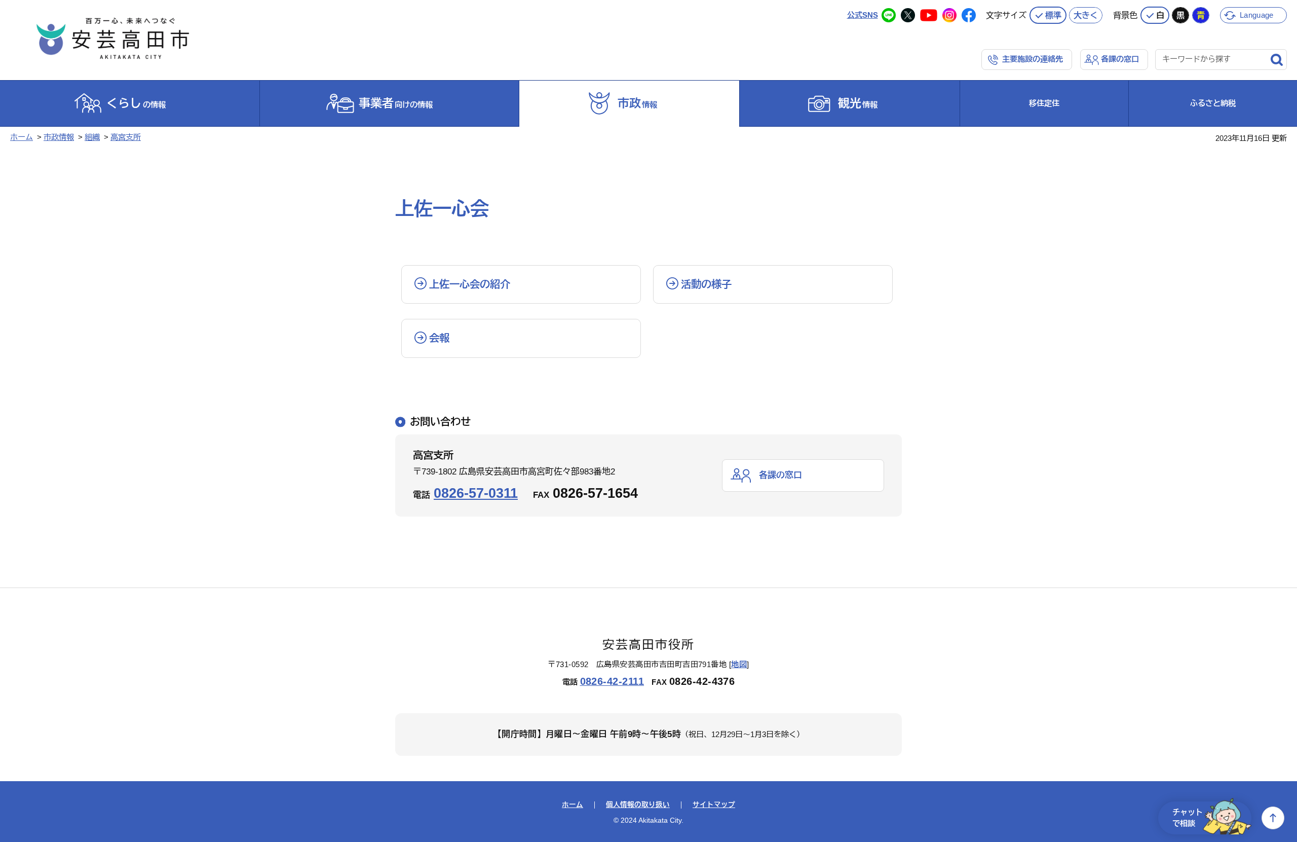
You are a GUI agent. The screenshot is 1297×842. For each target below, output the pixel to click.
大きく (1086, 15)
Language (1256, 15)
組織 (92, 137)
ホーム (21, 137)
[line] (889, 15)
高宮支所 (125, 137)
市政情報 (59, 137)
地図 (739, 664)
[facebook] (969, 15)
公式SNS (862, 15)
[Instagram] (949, 15)
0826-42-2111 (612, 681)
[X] (908, 15)
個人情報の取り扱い (638, 805)
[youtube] (928, 15)
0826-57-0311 (476, 493)
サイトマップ (714, 805)
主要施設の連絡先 (1032, 59)
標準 (1053, 15)
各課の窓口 (1120, 59)
